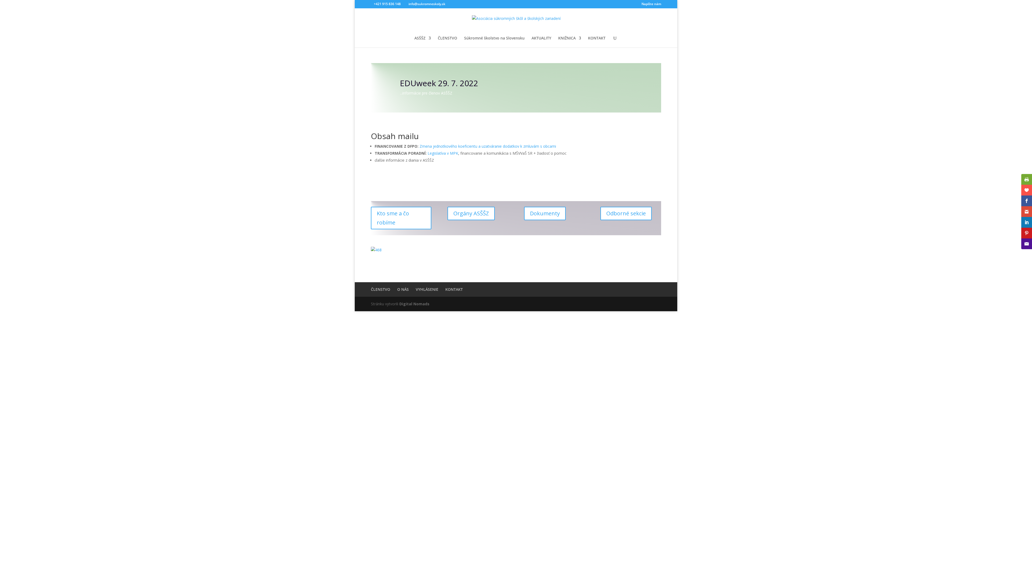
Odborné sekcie (626, 213)
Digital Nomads (414, 303)
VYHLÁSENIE (427, 289)
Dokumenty (545, 213)
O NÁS (403, 289)
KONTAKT (596, 38)
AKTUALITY (541, 38)
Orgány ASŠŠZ (471, 213)
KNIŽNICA (567, 38)
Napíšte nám (651, 4)
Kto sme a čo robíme (393, 218)
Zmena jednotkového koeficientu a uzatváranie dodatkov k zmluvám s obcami (488, 146)
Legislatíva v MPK (443, 153)
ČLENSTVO (447, 38)
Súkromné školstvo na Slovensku (494, 38)
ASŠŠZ (419, 38)
